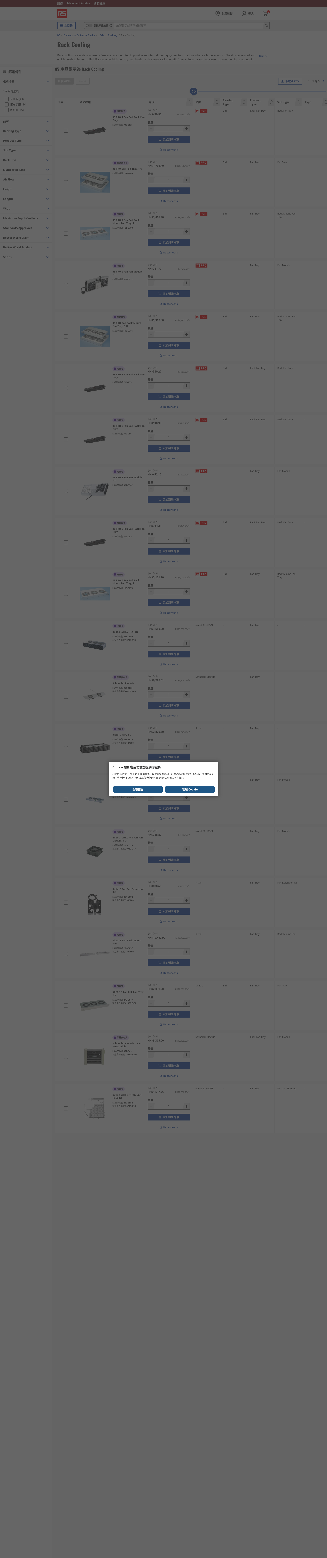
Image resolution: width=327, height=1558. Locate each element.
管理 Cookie (190, 789)
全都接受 (138, 789)
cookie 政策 (160, 777)
